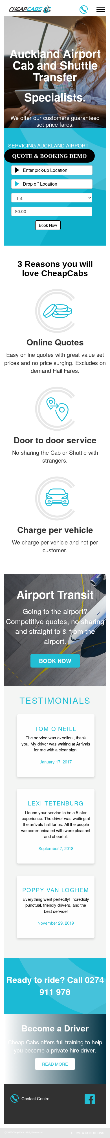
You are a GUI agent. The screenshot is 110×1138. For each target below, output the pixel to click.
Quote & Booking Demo (49, 156)
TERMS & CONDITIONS (87, 1133)
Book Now (48, 225)
